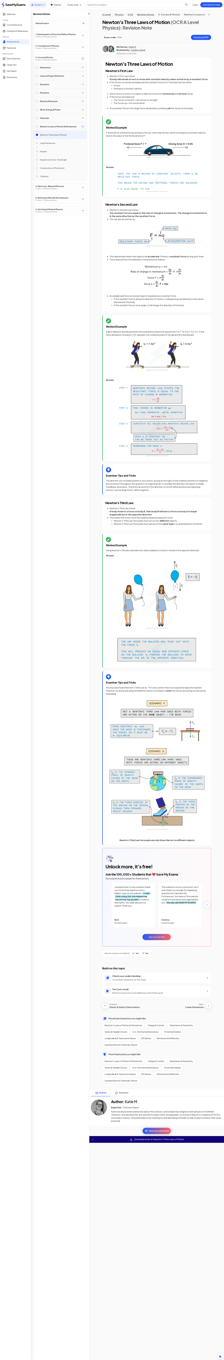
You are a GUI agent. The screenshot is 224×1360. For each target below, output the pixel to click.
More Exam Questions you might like (127, 1018)
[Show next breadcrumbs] (209, 14)
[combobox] (137, 5)
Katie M (132, 47)
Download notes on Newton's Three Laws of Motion (159, 1139)
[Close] (92, 1139)
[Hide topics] (89, 13)
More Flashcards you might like (124, 1054)
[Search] (186, 4)
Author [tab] (103, 1092)
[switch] (220, 1356)
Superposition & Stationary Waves (120, 1044)
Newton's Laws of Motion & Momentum (123, 1025)
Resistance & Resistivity (181, 1025)
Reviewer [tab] (124, 1092)
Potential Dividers (172, 1031)
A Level (106, 14)
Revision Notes (145, 14)
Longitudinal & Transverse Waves (120, 1038)
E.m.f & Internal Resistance (146, 1031)
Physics (119, 14)
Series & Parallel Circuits (115, 1031)
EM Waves (146, 1038)
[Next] (206, 905)
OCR (130, 14)
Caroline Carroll (138, 50)
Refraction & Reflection (168, 1038)
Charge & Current (156, 1025)
